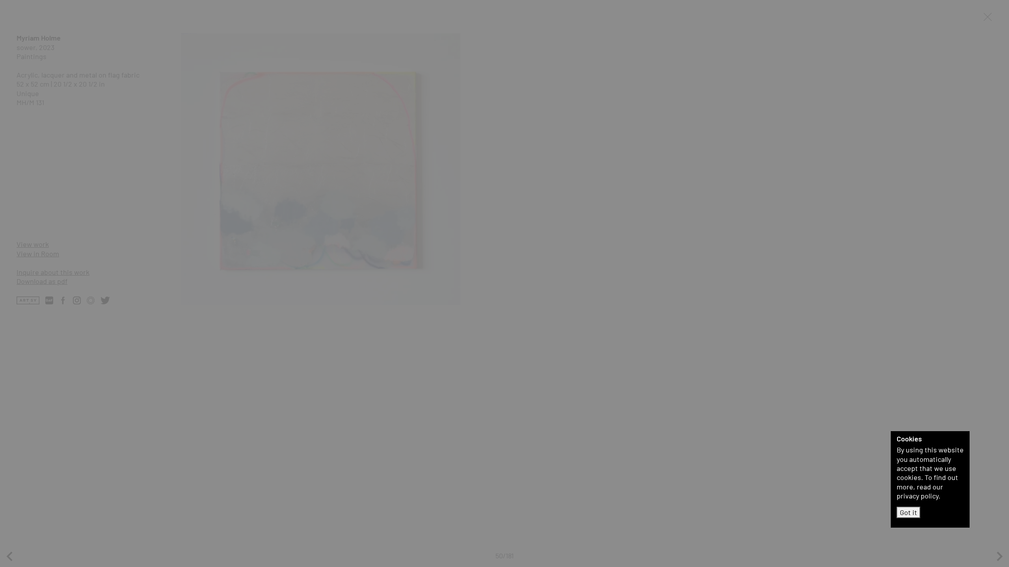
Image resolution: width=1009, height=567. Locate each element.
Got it (908, 512)
